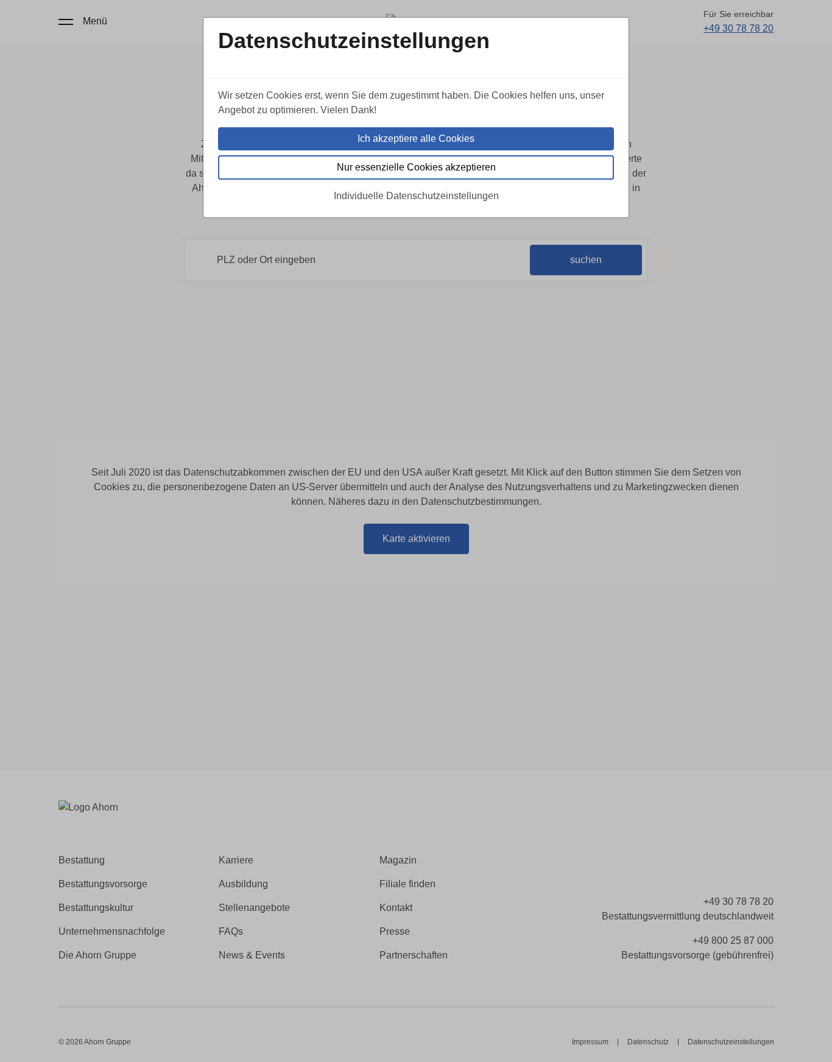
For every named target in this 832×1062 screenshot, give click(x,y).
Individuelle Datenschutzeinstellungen (416, 196)
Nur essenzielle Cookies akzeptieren (416, 167)
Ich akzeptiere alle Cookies (416, 138)
